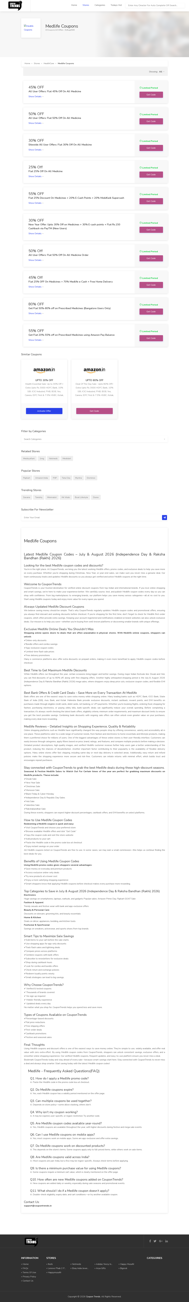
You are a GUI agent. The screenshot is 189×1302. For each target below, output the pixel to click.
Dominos (91, 477)
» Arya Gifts (100, 1268)
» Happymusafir (53, 1272)
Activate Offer (44, 411)
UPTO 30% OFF (44, 380)
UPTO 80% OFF (94, 380)
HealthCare (49, 63)
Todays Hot (116, 5)
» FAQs (24, 1268)
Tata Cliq (66, 477)
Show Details (35, 96)
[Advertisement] (71, 44)
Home (74, 5)
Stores (86, 5)
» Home (25, 1264)
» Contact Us (27, 1280)
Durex (96, 497)
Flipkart (26, 477)
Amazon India (41, 477)
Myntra (78, 477)
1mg (42, 458)
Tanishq (38, 497)
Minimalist (52, 497)
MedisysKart (29, 458)
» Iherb (49, 1264)
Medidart (67, 458)
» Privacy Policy (28, 1276)
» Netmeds (75, 1264)
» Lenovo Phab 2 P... (56, 1268)
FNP (55, 477)
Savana (26, 497)
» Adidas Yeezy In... (103, 1264)
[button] (161, 71)
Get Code (94, 411)
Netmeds (53, 458)
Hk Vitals (66, 497)
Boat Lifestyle (81, 497)
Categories (100, 5)
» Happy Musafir (126, 1264)
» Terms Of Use (28, 1272)
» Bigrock (123, 1268)
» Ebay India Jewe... (79, 1268)
